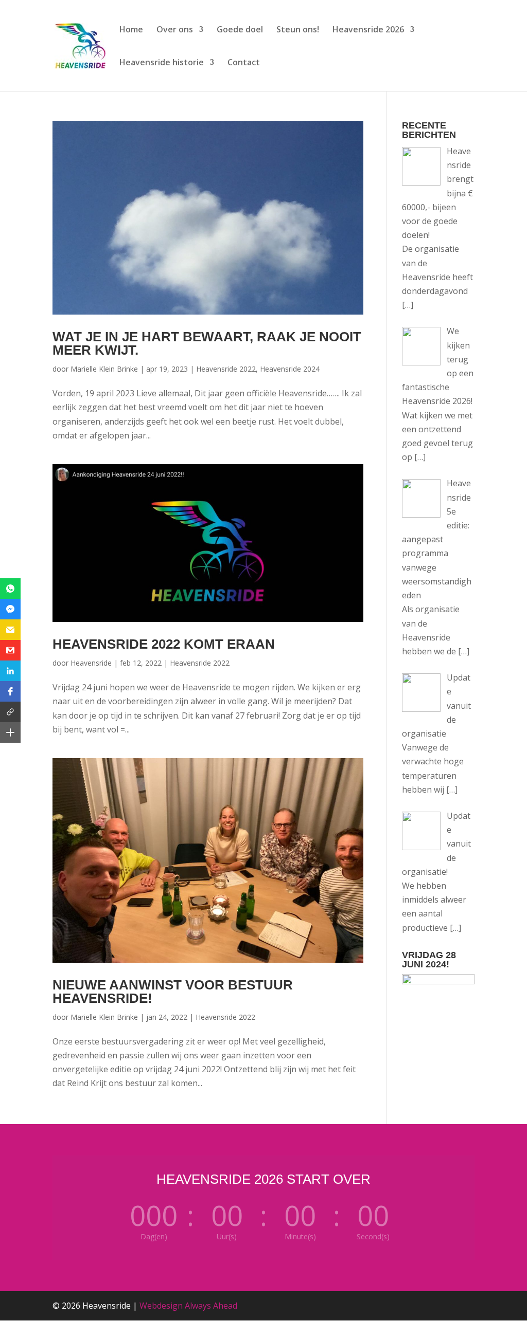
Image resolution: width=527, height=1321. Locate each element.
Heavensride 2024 (290, 369)
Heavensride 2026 (368, 30)
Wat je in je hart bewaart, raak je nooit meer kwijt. (206, 343)
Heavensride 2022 (226, 369)
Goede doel (240, 30)
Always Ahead (211, 1305)
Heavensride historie (161, 63)
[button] (10, 588)
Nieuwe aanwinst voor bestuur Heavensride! (172, 991)
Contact (243, 63)
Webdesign (161, 1305)
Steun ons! (297, 30)
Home (131, 30)
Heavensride (91, 663)
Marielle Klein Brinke (104, 369)
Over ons (174, 30)
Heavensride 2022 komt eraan (163, 644)
